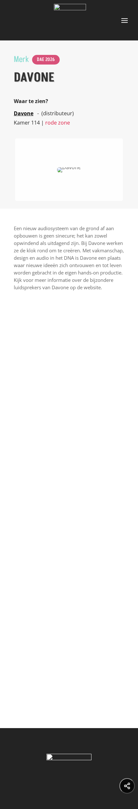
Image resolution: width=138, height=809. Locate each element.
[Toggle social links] (127, 786)
